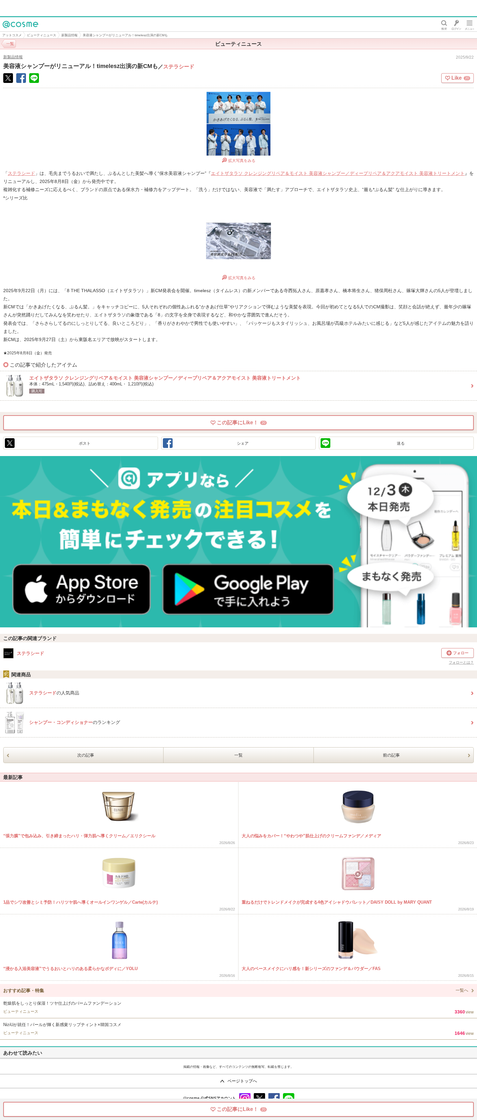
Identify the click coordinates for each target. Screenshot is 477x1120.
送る (401, 443)
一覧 (238, 755)
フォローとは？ (461, 662)
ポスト (85, 443)
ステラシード (178, 66)
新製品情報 (69, 35)
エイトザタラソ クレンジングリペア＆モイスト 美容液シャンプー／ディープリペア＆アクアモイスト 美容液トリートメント (338, 173)
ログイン (456, 24)
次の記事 (85, 755)
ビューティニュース (41, 35)
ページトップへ (242, 1081)
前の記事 (391, 755)
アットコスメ (12, 35)
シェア (243, 443)
